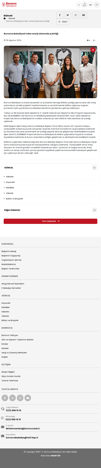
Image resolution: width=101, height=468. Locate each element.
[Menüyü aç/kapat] (96, 5)
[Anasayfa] (9, 4)
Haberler (10, 176)
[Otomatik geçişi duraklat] (93, 49)
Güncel (11, 18)
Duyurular (10, 182)
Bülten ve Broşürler (14, 198)
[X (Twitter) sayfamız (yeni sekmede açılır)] (67, 15)
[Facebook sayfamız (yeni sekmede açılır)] (60, 15)
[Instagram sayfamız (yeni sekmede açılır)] (75, 15)
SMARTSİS (55, 455)
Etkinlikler (10, 187)
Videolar (9, 193)
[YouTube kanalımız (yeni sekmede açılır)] (83, 15)
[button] (78, 4)
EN (90, 5)
